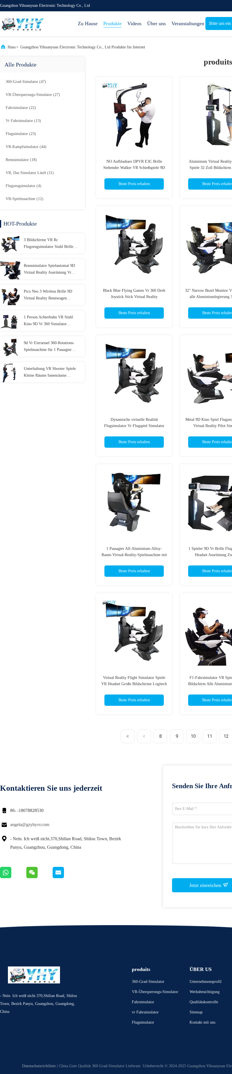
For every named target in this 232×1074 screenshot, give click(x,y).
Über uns (156, 23)
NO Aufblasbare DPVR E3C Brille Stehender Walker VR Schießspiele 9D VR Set (134, 167)
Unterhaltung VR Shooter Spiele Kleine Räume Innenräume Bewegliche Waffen (50, 372)
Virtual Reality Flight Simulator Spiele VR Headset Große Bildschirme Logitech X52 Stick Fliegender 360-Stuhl (134, 684)
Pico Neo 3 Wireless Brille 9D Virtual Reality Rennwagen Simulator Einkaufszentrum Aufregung (48, 295)
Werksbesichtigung (205, 992)
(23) (21, 134)
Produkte (112, 23)
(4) (23, 186)
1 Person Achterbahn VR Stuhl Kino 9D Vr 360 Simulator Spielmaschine (48, 321)
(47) (26, 82)
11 (209, 736)
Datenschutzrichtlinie (39, 1066)
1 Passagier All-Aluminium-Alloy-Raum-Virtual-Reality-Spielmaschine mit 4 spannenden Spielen (134, 554)
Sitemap (196, 1012)
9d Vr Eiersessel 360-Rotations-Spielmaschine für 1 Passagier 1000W (49, 347)
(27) (33, 95)
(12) (24, 199)
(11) (30, 173)
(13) (23, 121)
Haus (12, 47)
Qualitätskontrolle (204, 1002)
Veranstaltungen (185, 23)
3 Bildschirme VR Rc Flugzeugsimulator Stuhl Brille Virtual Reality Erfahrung (48, 244)
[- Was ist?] (13, 876)
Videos (134, 23)
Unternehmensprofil (206, 981)
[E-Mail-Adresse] (65, 876)
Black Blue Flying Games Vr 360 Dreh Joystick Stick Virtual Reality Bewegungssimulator (134, 296)
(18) (21, 160)
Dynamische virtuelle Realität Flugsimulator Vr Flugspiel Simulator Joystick (134, 425)
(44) (26, 147)
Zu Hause (88, 23)
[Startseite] (22, 23)
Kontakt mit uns (202, 1022)
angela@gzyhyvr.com (29, 824)
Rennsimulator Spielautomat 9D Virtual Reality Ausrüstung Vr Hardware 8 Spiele (49, 269)
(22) (21, 108)
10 (193, 736)
